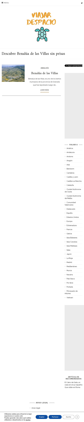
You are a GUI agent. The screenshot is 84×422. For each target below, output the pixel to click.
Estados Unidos (73, 217)
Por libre (70, 283)
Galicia (69, 234)
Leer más (44, 90)
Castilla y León (72, 177)
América (70, 148)
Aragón (69, 161)
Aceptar (41, 417)
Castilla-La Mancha (74, 181)
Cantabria (70, 173)
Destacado (71, 209)
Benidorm (70, 169)
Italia (68, 250)
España (69, 213)
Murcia (69, 270)
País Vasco (71, 279)
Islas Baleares (72, 238)
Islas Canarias (72, 242)
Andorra (70, 157)
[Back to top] (79, 417)
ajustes (28, 420)
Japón (69, 254)
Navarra (70, 275)
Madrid (69, 262)
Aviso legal (36, 408)
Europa (69, 221)
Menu (6, 3)
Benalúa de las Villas (44, 73)
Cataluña (70, 185)
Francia (69, 229)
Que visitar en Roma (72, 387)
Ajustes (68, 417)
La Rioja (70, 258)
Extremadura (72, 225)
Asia (68, 165)
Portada (70, 287)
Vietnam (70, 298)
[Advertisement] (74, 106)
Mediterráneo (72, 266)
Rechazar (55, 417)
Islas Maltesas (72, 246)
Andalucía (45, 68)
